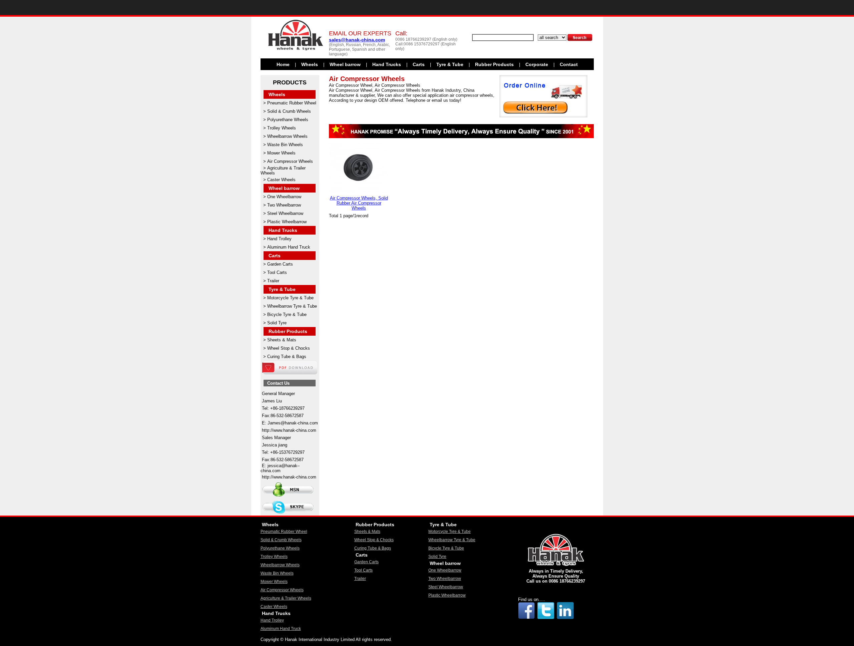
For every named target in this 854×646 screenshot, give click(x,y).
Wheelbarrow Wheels (287, 136)
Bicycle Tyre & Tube (287, 314)
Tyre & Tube (449, 64)
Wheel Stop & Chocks (288, 348)
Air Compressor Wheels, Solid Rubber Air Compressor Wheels (359, 203)
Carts (419, 64)
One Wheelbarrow (284, 196)
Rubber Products (494, 64)
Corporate (536, 64)
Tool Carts (277, 272)
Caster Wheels (281, 179)
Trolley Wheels (281, 127)
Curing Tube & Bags (286, 356)
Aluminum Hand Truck (288, 247)
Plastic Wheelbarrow (287, 221)
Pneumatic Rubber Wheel (291, 102)
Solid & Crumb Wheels (289, 111)
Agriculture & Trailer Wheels (286, 598)
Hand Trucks (386, 64)
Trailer (273, 280)
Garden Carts (280, 264)
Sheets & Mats (281, 339)
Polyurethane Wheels (287, 119)
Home (283, 64)
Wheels (309, 64)
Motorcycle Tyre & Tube (290, 297)
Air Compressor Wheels (290, 161)
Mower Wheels (281, 152)
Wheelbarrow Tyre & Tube (292, 306)
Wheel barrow (345, 64)
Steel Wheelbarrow (285, 213)
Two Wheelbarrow (284, 205)
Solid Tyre (277, 322)
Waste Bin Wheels (285, 144)
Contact (569, 64)
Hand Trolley (279, 238)
